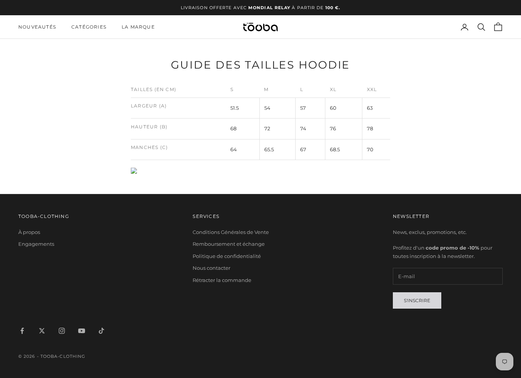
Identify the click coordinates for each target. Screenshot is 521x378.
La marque (138, 27)
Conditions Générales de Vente (231, 232)
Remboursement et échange (229, 244)
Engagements (36, 244)
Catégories (88, 27)
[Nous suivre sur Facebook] (22, 331)
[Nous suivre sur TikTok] (101, 331)
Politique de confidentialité (227, 256)
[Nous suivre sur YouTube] (81, 331)
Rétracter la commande (222, 280)
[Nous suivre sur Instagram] (62, 331)
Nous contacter (211, 268)
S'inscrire (417, 300)
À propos (29, 232)
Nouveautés (37, 27)
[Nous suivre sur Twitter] (42, 331)
